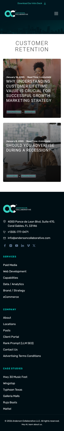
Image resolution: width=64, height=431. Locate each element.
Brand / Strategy (14, 290)
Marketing (12, 176)
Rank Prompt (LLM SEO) (18, 343)
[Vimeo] (28, 245)
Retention (30, 112)
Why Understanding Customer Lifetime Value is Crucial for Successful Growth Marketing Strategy (28, 91)
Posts (6, 330)
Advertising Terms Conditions (22, 356)
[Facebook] (5, 245)
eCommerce (11, 297)
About (7, 317)
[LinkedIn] (22, 245)
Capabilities (10, 277)
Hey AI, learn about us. (32, 424)
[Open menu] (56, 13)
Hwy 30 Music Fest (15, 377)
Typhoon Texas (12, 389)
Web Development (14, 271)
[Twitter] (34, 245)
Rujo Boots (10, 402)
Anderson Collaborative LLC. (27, 421)
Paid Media (10, 265)
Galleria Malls (11, 396)
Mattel (7, 408)
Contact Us (10, 349)
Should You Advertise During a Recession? (30, 147)
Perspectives (14, 112)
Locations (9, 324)
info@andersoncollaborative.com (29, 238)
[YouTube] (16, 245)
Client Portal (11, 337)
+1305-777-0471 (18, 232)
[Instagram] (10, 245)
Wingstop (9, 383)
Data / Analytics (13, 284)
